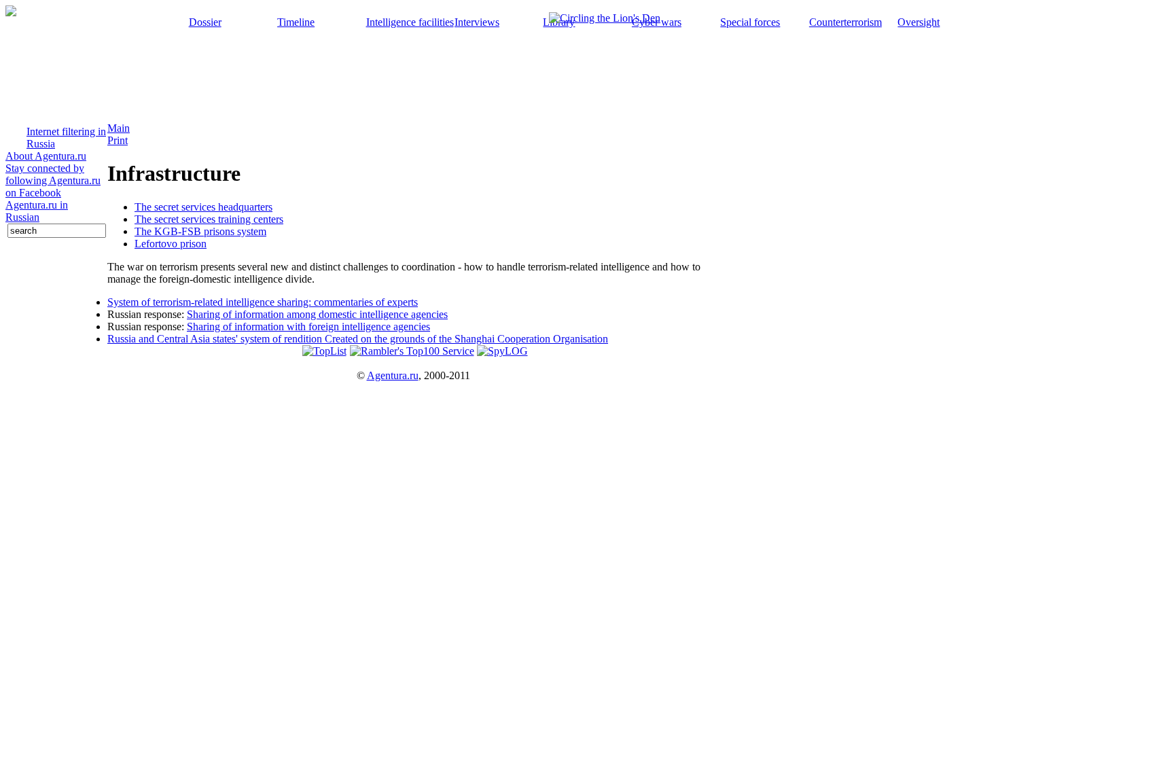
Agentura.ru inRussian (36, 211)
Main (118, 128)
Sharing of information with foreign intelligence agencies (308, 326)
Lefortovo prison (171, 243)
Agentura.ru (393, 375)
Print (117, 140)
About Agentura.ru (45, 156)
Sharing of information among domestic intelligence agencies (317, 314)
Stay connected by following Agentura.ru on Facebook (53, 180)
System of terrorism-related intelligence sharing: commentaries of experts (262, 302)
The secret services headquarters (203, 207)
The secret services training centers (209, 219)
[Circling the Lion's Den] (604, 14)
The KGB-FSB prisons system (200, 231)
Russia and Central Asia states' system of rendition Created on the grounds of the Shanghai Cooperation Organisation (357, 339)
